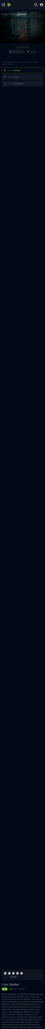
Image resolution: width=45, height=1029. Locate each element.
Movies (12, 14)
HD (5, 989)
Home (4, 14)
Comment (32, 52)
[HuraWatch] (9, 5)
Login (41, 5)
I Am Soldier (10, 984)
